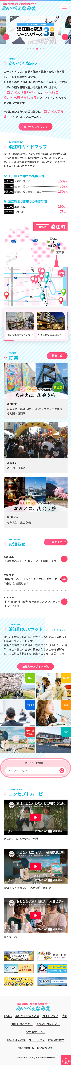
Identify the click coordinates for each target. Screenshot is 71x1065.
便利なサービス (35, 1032)
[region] (36, 325)
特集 (64, 1016)
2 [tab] (30, 48)
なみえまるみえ (16, 1040)
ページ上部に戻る (66, 1062)
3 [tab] (33, 48)
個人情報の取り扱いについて (35, 1048)
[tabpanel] (35, 30)
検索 (61, 770)
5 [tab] (40, 48)
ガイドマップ (50, 1016)
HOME (8, 1016)
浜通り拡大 (56, 245)
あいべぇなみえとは (35, 126)
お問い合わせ (56, 1040)
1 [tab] (27, 48)
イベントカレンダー (48, 1024)
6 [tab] (43, 48)
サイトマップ (37, 1040)
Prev (6, 35)
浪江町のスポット (22, 1024)
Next (65, 35)
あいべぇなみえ (19, 6)
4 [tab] (37, 49)
